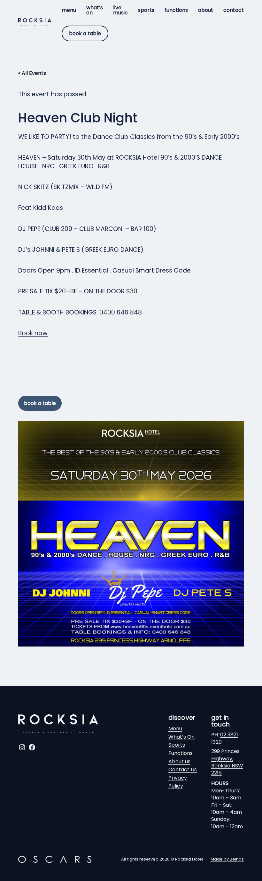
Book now (33, 333)
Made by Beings (227, 859)
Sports (176, 745)
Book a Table (40, 403)
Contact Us (182, 769)
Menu (175, 728)
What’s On (181, 737)
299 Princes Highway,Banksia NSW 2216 (227, 762)
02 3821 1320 (224, 738)
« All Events (32, 73)
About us (179, 761)
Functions (180, 753)
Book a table (85, 33)
